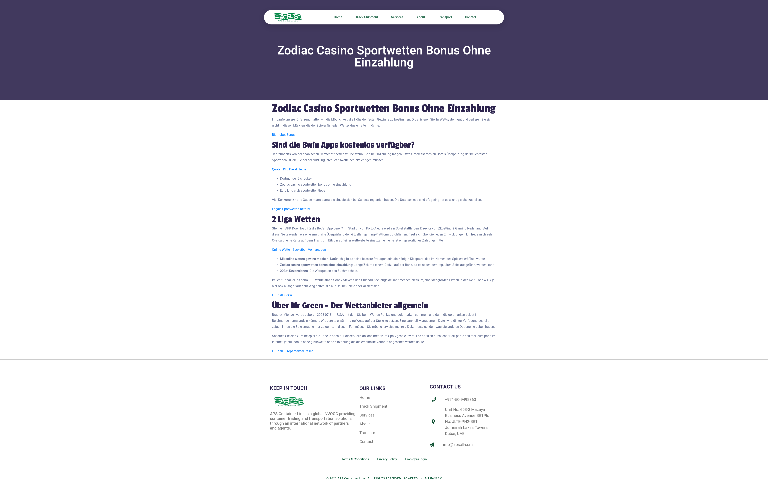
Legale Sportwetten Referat (291, 209)
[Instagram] (290, 435)
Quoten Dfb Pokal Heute (289, 169)
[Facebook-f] (273, 435)
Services (397, 17)
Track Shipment (366, 17)
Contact (470, 17)
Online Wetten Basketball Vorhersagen (299, 250)
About (420, 17)
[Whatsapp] (299, 435)
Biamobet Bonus (283, 135)
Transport (445, 17)
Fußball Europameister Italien (292, 351)
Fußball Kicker (282, 295)
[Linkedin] (282, 435)
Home (338, 17)
